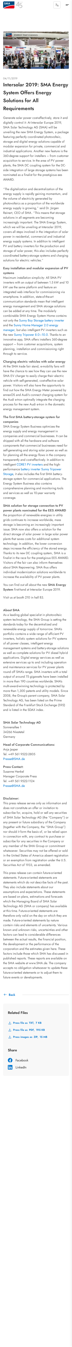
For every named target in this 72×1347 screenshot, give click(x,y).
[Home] (9, 4)
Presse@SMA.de (14, 759)
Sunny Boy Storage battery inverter (41, 320)
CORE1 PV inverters (30, 464)
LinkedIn (21, 1067)
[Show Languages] (56, 4)
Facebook (22, 1060)
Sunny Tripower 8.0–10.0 (31, 334)
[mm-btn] (67, 5)
